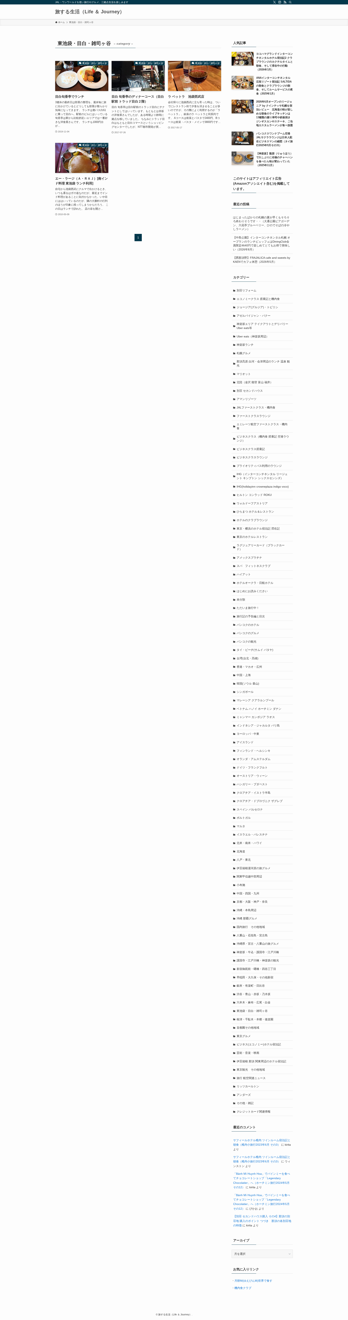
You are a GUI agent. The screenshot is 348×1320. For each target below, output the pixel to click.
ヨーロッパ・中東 (248, 733)
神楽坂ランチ (245, 344)
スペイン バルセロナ (250, 809)
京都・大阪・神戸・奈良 (252, 901)
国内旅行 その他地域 (251, 927)
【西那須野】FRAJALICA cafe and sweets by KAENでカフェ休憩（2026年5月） (261, 259)
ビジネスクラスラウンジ (252, 457)
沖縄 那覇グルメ (247, 918)
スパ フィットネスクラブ (253, 565)
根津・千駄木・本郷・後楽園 (255, 1019)
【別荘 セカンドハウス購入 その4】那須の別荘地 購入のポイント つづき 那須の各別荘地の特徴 (262, 1221)
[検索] (290, 2)
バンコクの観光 (246, 641)
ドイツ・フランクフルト (252, 767)
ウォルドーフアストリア (252, 503)
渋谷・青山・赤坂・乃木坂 (253, 994)
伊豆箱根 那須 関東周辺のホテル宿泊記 (261, 1061)
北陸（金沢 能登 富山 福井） (255, 382)
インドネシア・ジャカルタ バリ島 (258, 725)
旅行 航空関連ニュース (251, 1078)
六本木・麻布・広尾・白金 (253, 1002)
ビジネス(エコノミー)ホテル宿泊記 (259, 1044)
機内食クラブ (242, 1288)
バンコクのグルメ (248, 633)
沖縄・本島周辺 (246, 910)
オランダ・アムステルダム (253, 759)
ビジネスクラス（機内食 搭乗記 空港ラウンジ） (263, 438)
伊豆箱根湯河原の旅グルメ (253, 868)
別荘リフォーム (246, 290)
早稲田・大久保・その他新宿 (255, 977)
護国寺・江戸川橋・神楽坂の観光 (258, 960)
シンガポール (245, 691)
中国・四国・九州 (248, 893)
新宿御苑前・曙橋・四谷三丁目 (256, 968)
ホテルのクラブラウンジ (252, 520)
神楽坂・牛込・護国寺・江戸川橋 (258, 952)
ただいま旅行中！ (248, 607)
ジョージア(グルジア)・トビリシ (257, 307)
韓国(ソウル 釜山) (248, 683)
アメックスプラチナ (249, 557)
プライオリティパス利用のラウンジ (259, 465)
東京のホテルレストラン (252, 536)
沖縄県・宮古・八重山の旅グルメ (258, 943)
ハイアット (244, 574)
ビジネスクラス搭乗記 (251, 449)
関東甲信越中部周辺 (249, 876)
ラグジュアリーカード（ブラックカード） (261, 547)
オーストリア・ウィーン (252, 775)
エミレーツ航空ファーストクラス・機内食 (262, 426)
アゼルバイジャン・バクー (253, 315)
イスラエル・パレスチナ (252, 834)
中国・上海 (244, 675)
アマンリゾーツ (246, 399)
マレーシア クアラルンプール (255, 700)
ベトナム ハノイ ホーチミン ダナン (259, 708)
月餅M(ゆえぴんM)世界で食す (253, 1280)
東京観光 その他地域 (251, 1069)
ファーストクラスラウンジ (253, 416)
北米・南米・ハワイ (249, 843)
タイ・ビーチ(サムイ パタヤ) (255, 649)
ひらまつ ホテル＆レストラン (255, 511)
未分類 (241, 599)
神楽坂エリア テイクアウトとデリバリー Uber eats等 (262, 326)
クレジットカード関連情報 (253, 1111)
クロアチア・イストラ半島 (253, 792)
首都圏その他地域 (248, 1027)
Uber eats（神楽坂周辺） (253, 336)
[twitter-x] (274, 2)
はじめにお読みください (252, 591)
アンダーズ (244, 1094)
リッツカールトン (248, 1086)
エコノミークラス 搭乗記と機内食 (258, 298)
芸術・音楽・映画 (248, 1052)
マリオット (244, 374)
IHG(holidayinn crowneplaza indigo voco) (263, 486)
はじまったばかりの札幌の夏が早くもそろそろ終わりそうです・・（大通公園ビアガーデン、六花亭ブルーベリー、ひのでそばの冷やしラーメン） (261, 223)
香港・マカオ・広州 (249, 666)
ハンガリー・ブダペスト (252, 784)
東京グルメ (244, 1036)
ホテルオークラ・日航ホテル (255, 582)
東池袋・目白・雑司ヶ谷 (252, 1010)
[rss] (285, 2)
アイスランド (245, 742)
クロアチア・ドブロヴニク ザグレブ (260, 801)
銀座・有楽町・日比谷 (251, 985)
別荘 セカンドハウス (250, 390)
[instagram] (279, 2)
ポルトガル (244, 817)
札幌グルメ (244, 353)
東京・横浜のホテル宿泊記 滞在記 (258, 528)
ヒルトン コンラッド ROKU (254, 494)
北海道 (241, 851)
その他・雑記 (245, 1103)
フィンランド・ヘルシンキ (253, 750)
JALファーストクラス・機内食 (256, 407)
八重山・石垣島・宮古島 (252, 935)
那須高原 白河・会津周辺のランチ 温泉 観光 (263, 363)
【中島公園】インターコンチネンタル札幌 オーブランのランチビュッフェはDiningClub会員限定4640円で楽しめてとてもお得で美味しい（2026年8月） (261, 243)
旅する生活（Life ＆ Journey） (89, 11)
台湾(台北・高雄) (247, 658)
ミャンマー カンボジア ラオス (256, 717)
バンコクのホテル (248, 624)
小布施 (241, 885)
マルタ (241, 826)
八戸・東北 (244, 859)
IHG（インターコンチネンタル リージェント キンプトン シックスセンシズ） (262, 476)
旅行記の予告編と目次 (251, 616)
